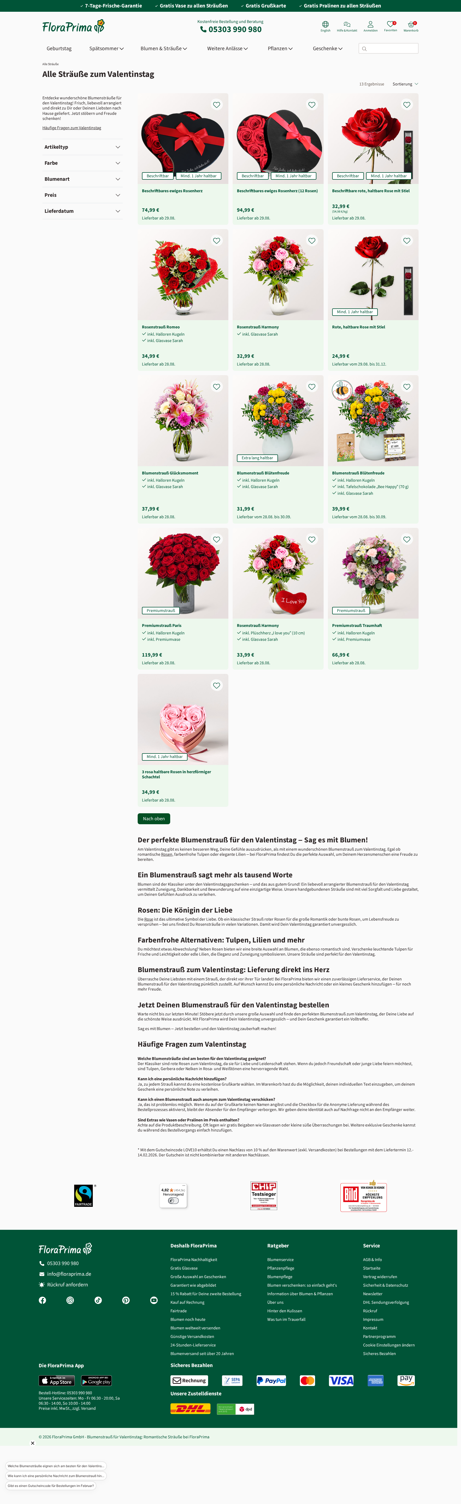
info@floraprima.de (69, 1274)
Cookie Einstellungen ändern (389, 1345)
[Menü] (184, 1187)
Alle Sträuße (50, 64)
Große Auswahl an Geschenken (198, 1276)
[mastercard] (307, 1380)
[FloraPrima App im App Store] (57, 1380)
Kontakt (370, 1328)
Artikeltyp (56, 147)
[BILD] (363, 1196)
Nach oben (154, 818)
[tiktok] (98, 1301)
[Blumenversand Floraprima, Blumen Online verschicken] (73, 33)
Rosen (166, 854)
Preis (51, 195)
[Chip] (264, 1195)
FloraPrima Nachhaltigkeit (193, 1259)
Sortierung (402, 84)
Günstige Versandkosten (192, 1336)
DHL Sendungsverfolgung (386, 1302)
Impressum (373, 1319)
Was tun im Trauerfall (286, 1319)
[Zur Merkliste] (220, 101)
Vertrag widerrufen (380, 1276)
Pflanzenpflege (280, 1268)
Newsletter (373, 1294)
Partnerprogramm (379, 1336)
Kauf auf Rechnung (187, 1302)
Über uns (275, 1302)
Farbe (51, 163)
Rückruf (370, 1311)
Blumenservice (280, 1259)
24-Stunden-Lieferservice (193, 1345)
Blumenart (57, 179)
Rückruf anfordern (67, 1284)
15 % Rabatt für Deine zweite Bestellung (205, 1294)
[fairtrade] (85, 1196)
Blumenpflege (279, 1276)
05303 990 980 (235, 29)
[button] (25, 1450)
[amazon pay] (406, 1380)
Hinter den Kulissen (284, 1311)
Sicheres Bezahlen (379, 1353)
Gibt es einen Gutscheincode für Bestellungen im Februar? (51, 1486)
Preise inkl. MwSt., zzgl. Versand (67, 1408)
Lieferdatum (59, 211)
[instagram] (70, 1301)
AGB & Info (372, 1259)
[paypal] (271, 1380)
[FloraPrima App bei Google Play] (96, 1380)
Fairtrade (178, 1311)
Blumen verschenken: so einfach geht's (302, 1285)
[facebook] (42, 1301)
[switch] (173, 1200)
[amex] (376, 1380)
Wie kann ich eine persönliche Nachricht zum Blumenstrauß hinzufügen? (57, 1476)
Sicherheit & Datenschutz (385, 1285)
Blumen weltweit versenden (195, 1328)
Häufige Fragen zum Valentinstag (71, 128)
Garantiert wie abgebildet (193, 1285)
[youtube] (154, 1301)
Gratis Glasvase (184, 1268)
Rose (148, 919)
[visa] (341, 1380)
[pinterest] (126, 1301)
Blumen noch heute (187, 1319)
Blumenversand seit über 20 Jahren (202, 1353)
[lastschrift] (232, 1380)
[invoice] (189, 1380)
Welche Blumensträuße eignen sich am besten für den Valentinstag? (57, 1466)
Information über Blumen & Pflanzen (300, 1294)
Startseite (371, 1268)
